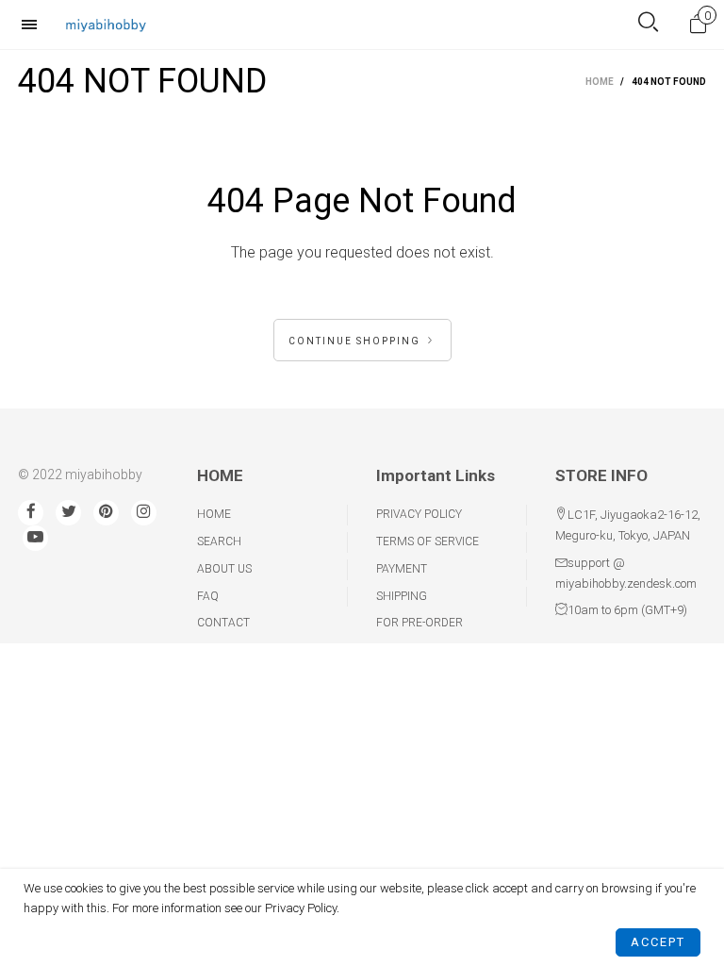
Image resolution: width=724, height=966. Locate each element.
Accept (658, 942)
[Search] (648, 24)
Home (214, 514)
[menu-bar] (34, 24)
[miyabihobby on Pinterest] (106, 512)
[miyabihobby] (105, 24)
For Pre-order (419, 622)
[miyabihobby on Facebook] (30, 512)
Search (219, 541)
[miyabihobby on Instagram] (143, 512)
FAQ (208, 596)
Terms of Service (427, 541)
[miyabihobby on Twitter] (68, 512)
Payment (401, 568)
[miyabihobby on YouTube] (35, 538)
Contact (223, 622)
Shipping (401, 596)
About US (224, 568)
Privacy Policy (419, 514)
